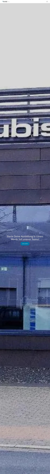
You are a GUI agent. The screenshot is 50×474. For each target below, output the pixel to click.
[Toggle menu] (47, 2)
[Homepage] (6, 2)
